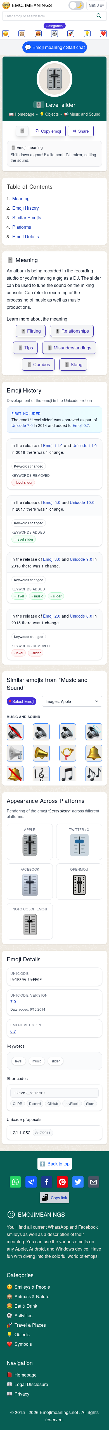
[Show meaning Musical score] (41, 774)
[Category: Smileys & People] (5, 33)
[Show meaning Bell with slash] (15, 774)
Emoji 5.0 (51, 502)
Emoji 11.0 (53, 445)
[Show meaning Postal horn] (67, 753)
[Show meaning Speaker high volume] (94, 731)
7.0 (13, 1001)
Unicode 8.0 (81, 616)
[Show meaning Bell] (94, 753)
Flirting (30, 331)
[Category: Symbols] (103, 33)
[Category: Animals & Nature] (21, 33)
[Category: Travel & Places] (70, 33)
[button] (96, 5)
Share (83, 131)
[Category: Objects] (87, 33)
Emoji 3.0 (51, 559)
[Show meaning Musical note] (67, 774)
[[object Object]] (99, 16)
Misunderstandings (69, 347)
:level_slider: (29, 1093)
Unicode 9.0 (81, 559)
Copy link (59, 1197)
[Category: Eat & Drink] (38, 33)
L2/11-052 (20, 1132)
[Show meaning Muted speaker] (15, 731)
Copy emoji (51, 131)
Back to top (55, 1163)
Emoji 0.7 (81, 425)
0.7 (13, 1031)
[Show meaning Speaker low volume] (41, 731)
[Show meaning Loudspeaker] (15, 753)
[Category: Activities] (54, 33)
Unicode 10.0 (82, 502)
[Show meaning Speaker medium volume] (67, 731)
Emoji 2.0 (51, 616)
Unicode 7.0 (22, 425)
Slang (73, 364)
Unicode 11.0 (84, 445)
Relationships (72, 331)
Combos (38, 364)
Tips (25, 347)
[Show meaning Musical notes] (94, 774)
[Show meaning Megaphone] (41, 753)
